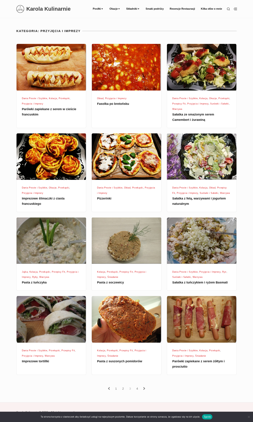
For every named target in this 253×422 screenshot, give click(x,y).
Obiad (100, 98)
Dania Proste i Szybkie (34, 98)
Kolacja (53, 98)
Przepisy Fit (179, 103)
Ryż (224, 272)
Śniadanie (112, 277)
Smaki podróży (155, 8)
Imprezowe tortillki (35, 361)
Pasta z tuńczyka (34, 282)
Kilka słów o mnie (211, 8)
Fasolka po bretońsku (113, 104)
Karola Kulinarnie (48, 9)
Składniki (131, 8)
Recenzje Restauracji (182, 8)
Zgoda (207, 416)
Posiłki (97, 8)
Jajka (25, 272)
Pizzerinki (104, 198)
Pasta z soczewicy (110, 282)
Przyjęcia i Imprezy (32, 103)
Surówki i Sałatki (219, 103)
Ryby (35, 277)
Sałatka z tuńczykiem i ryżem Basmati (200, 282)
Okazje (113, 8)
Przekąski (64, 98)
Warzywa (177, 109)
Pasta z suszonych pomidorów (119, 361)
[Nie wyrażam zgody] (248, 417)
